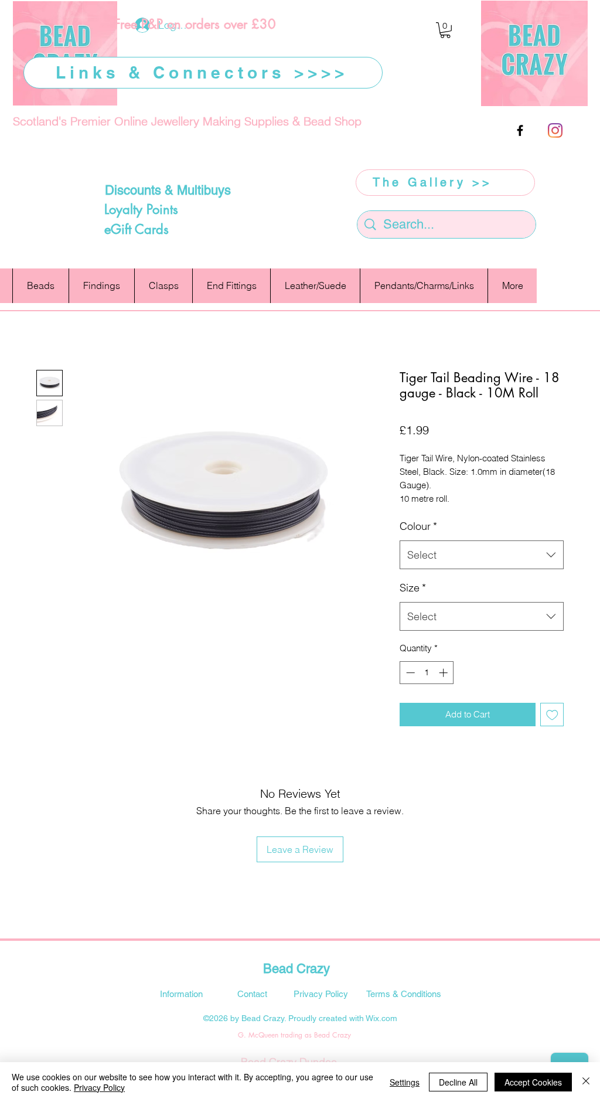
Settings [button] (405, 1082)
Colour (418, 526)
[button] (445, 30)
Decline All (458, 1082)
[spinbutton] (427, 672)
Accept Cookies (533, 1082)
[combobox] (482, 555)
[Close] (586, 1082)
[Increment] (444, 672)
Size (413, 587)
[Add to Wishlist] (552, 715)
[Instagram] (555, 130)
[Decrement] (409, 672)
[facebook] (520, 130)
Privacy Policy (99, 1087)
